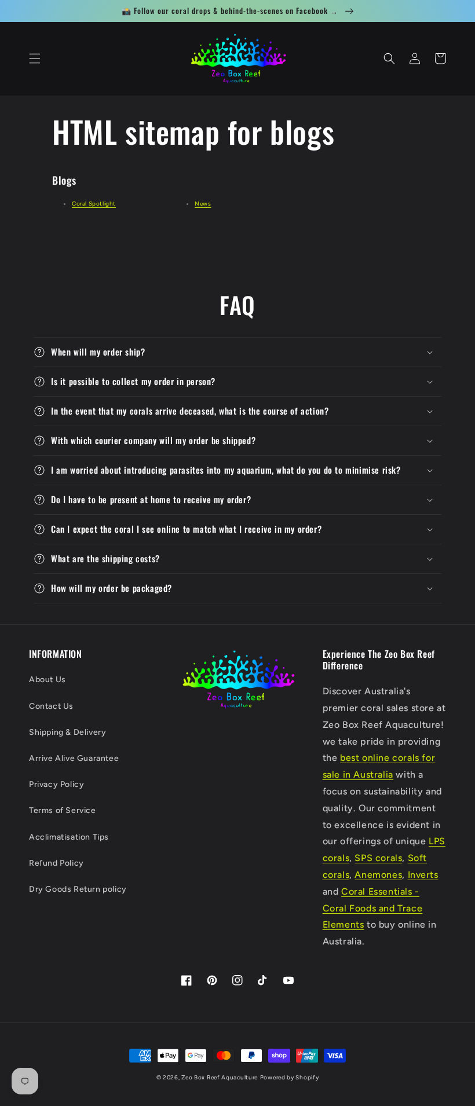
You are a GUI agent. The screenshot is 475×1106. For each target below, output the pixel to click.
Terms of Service (62, 810)
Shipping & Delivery (67, 732)
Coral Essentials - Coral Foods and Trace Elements (373, 908)
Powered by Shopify (289, 1077)
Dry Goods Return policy (78, 889)
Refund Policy (56, 863)
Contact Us (51, 706)
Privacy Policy (56, 784)
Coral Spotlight (94, 203)
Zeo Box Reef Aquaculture (219, 1077)
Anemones (378, 874)
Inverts (423, 874)
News (203, 203)
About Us (47, 679)
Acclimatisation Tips (69, 837)
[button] (35, 58)
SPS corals (378, 857)
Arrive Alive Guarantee (74, 758)
